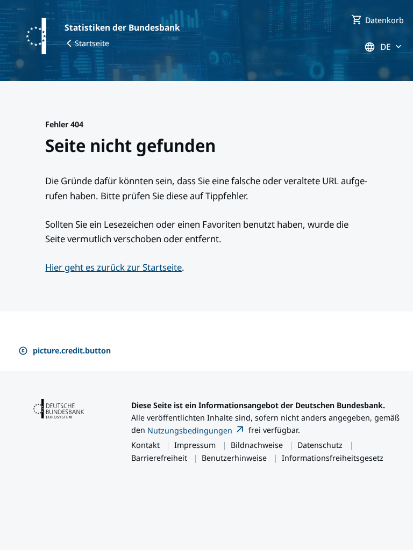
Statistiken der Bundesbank (122, 27)
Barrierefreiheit (159, 457)
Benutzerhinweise (234, 457)
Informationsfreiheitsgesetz (332, 457)
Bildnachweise (257, 444)
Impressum (195, 444)
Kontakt (145, 444)
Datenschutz (320, 444)
